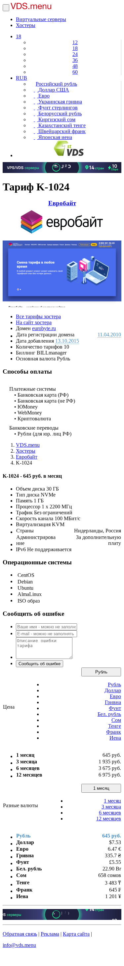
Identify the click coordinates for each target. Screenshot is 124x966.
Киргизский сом (56, 119)
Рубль (101, 671)
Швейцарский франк (61, 131)
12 (75, 42)
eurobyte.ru (44, 328)
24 (75, 54)
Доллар (112, 690)
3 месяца (111, 807)
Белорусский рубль (59, 113)
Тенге (114, 726)
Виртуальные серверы (41, 19)
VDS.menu (28, 445)
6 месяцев (110, 812)
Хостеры (25, 25)
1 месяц (101, 788)
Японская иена (54, 137)
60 (75, 72)
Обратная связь (20, 934)
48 (75, 66)
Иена (115, 738)
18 (18, 36)
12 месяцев (108, 818)
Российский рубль (56, 84)
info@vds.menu (19, 945)
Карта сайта (76, 934)
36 (75, 60)
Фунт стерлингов (57, 107)
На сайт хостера (34, 322)
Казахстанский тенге (61, 125)
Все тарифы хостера (38, 316)
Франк (113, 732)
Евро (43, 96)
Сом (116, 720)
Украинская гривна (59, 101)
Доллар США (53, 90)
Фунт (115, 708)
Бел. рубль (109, 714)
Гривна (113, 702)
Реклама (50, 934)
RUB (21, 78)
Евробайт (62, 203)
